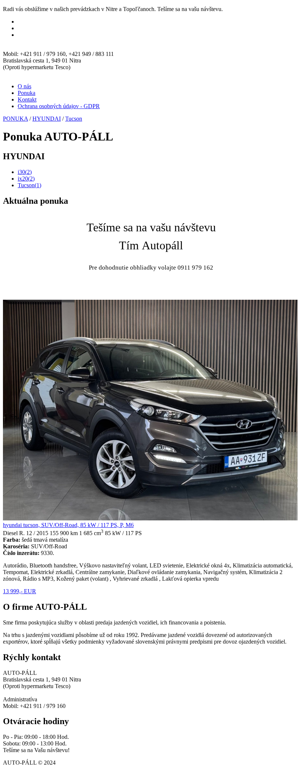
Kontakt (27, 99)
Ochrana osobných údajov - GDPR (59, 106)
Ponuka (26, 93)
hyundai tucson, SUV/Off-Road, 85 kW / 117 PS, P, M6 (68, 525)
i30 (25, 172)
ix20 (26, 178)
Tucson (73, 118)
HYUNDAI (46, 118)
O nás (24, 86)
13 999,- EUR (19, 591)
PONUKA (15, 118)
